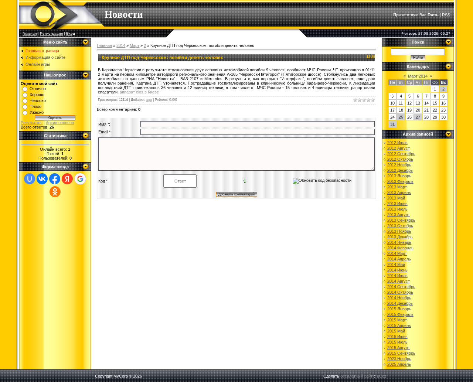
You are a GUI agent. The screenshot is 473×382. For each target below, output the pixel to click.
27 (418, 117)
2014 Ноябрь (399, 298)
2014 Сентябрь (401, 286)
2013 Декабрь (400, 237)
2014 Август (398, 281)
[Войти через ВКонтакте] (42, 178)
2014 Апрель (399, 259)
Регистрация (51, 33)
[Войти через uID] (29, 178)
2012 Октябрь (400, 159)
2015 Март (397, 320)
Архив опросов (60, 122)
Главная (30, 33)
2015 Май (396, 331)
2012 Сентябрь (401, 153)
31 (392, 124)
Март (134, 45)
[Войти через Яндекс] (67, 178)
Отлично (38, 88)
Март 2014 (418, 76)
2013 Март (397, 187)
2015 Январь (399, 309)
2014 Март (397, 253)
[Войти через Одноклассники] (55, 191)
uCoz (382, 376)
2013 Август (398, 214)
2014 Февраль (400, 248)
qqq (149, 100)
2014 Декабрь (400, 303)
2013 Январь (399, 176)
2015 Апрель (399, 325)
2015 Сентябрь (401, 353)
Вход (70, 33)
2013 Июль (397, 209)
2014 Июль (397, 275)
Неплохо (38, 100)
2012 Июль (397, 142)
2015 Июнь (397, 336)
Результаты (31, 122)
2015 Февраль (400, 314)
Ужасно (37, 112)
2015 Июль (397, 342)
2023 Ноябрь (399, 359)
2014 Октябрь (400, 292)
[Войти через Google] (80, 179)
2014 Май (396, 264)
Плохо (35, 106)
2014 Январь (399, 242)
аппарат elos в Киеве (139, 92)
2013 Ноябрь (399, 231)
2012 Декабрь (400, 170)
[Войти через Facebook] (54, 178)
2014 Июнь (397, 270)
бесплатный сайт (356, 376)
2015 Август (398, 347)
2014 (120, 45)
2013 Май (396, 198)
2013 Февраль (400, 181)
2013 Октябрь (400, 226)
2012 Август (398, 148)
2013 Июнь (397, 203)
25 (401, 117)
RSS (446, 15)
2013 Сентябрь (401, 220)
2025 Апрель (399, 364)
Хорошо (37, 94)
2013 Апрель (399, 192)
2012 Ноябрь (399, 165)
